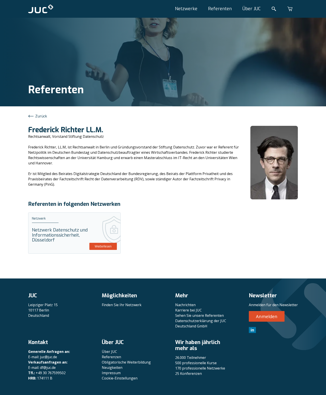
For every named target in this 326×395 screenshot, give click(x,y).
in (252, 330)
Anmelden (266, 316)
